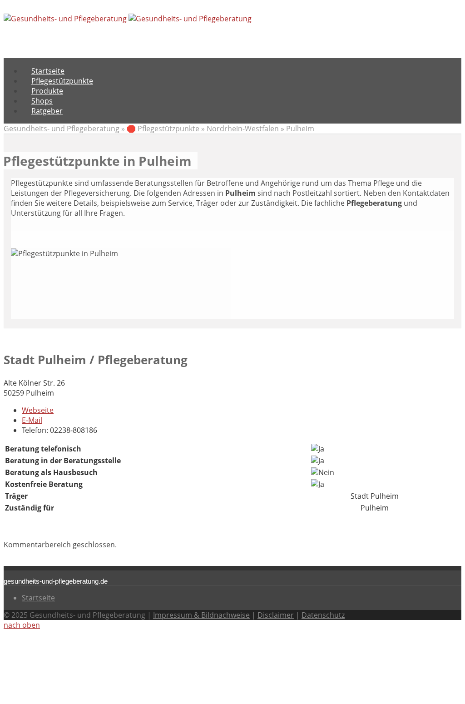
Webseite (38, 410)
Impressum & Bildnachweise (201, 615)
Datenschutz (323, 615)
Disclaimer (275, 615)
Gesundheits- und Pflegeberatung (61, 129)
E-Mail (32, 420)
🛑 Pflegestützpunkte (163, 129)
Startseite (38, 598)
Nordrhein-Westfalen (243, 129)
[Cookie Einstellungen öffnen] (72, 695)
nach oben (22, 625)
